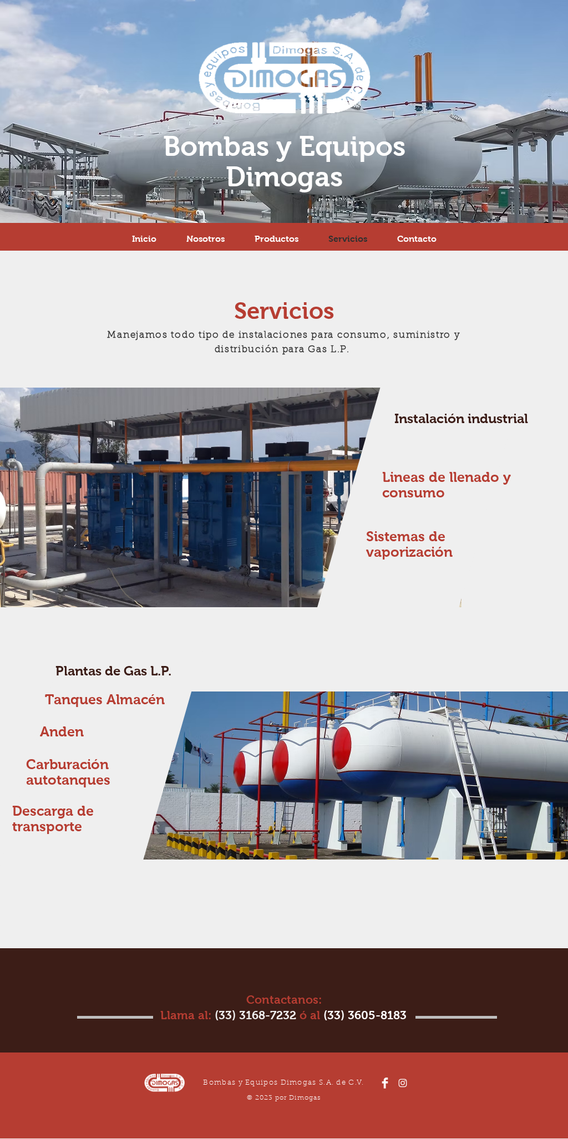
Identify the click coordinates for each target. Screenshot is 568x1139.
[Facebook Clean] (384, 1083)
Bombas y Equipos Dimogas (284, 161)
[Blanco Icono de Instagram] (402, 1083)
